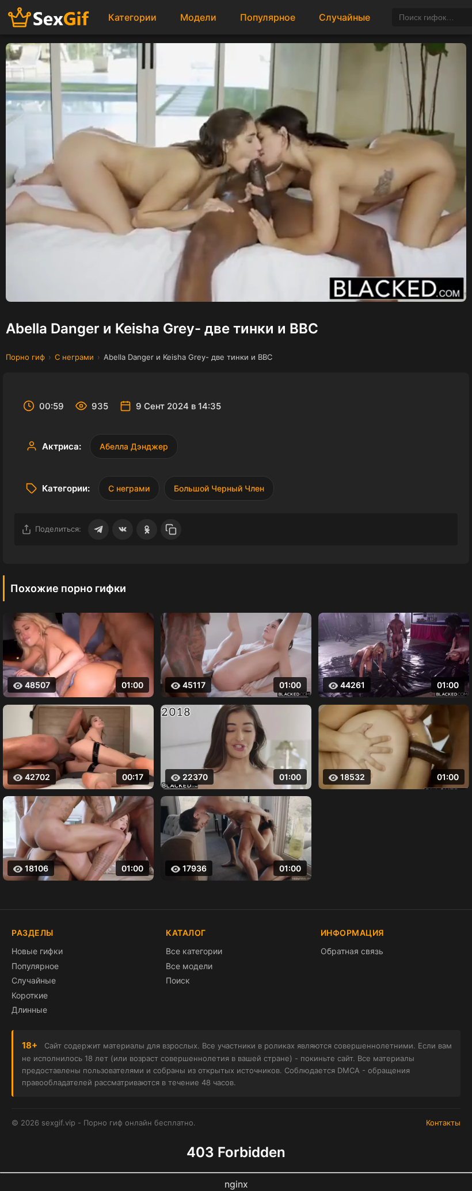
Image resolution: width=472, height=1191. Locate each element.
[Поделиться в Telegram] (98, 529)
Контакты (443, 1122)
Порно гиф (25, 357)
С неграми (74, 357)
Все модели (189, 966)
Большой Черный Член (219, 488)
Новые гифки (37, 951)
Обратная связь (352, 951)
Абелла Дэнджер (134, 446)
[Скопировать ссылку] (171, 529)
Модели (198, 17)
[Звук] (419, 283)
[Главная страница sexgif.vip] (49, 17)
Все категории (194, 951)
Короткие (30, 995)
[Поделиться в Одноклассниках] (146, 529)
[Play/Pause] (24, 283)
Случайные (344, 17)
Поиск (178, 980)
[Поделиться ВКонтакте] (122, 529)
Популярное (267, 17)
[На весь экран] (448, 283)
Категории (132, 17)
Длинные (29, 1010)
